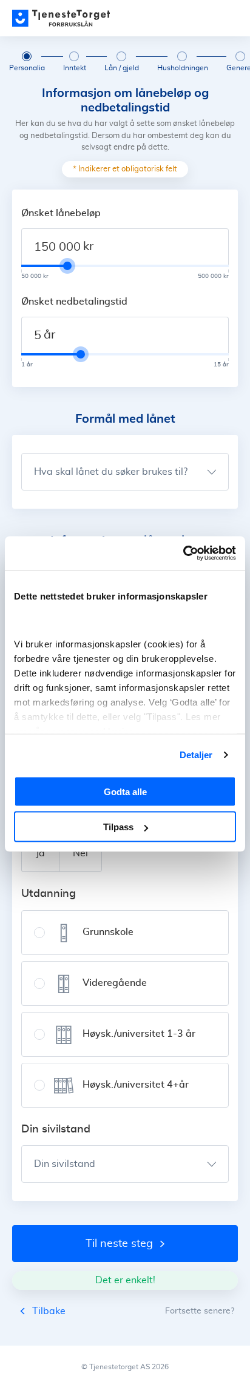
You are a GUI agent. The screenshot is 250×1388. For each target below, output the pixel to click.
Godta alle (125, 791)
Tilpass (118, 827)
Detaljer (196, 755)
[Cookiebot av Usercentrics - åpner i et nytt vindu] (183, 553)
